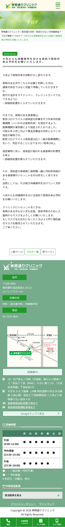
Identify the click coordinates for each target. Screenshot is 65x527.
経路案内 (32, 372)
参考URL (49, 143)
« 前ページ (17, 252)
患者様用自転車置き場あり (23, 403)
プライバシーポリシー (23, 504)
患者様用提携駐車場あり (21, 407)
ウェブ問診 (57, 524)
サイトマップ (46, 504)
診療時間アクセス (24, 522)
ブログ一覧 (32, 252)
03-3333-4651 (11, 316)
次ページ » (48, 252)
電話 (8, 524)
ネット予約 (40, 524)
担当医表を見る (13, 495)
